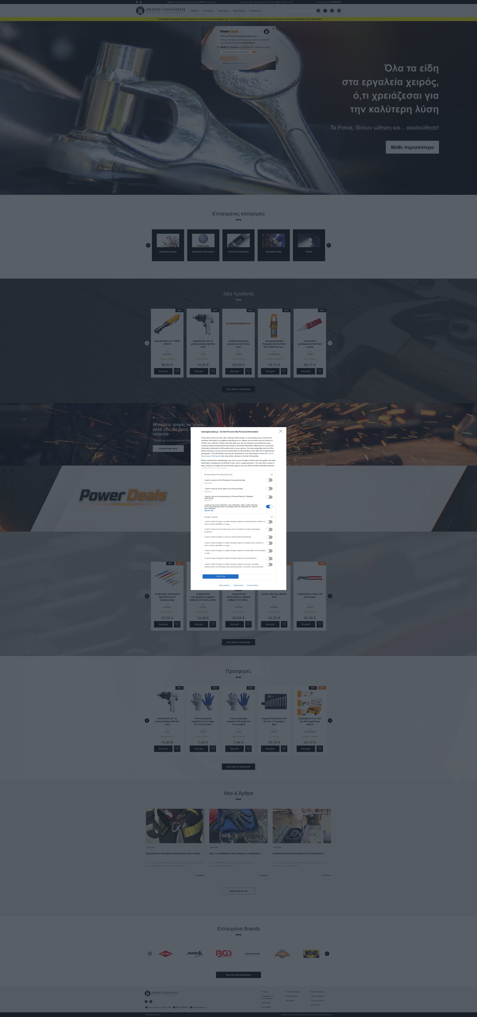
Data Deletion (224, 585)
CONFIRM (220, 576)
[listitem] (238, 474)
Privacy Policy (252, 585)
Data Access (238, 585)
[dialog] (238, 508)
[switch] (269, 480)
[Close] (281, 432)
